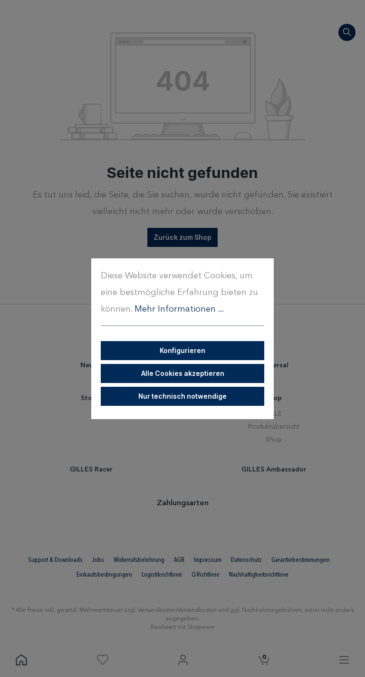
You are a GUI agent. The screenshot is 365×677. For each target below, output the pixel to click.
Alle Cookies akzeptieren (182, 373)
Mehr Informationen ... (179, 309)
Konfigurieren (182, 350)
